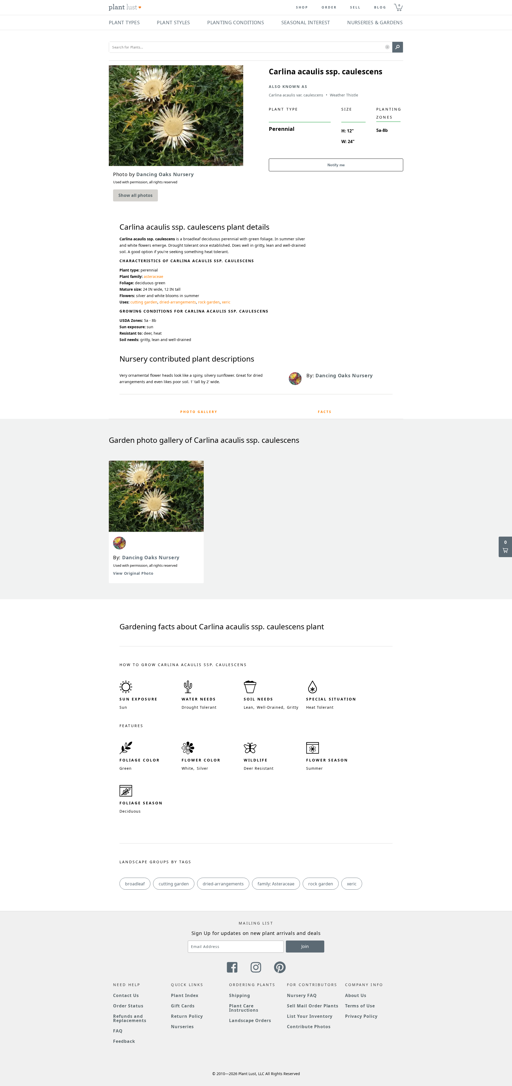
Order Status (128, 1006)
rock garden (209, 302)
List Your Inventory (310, 1016)
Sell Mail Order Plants (312, 1006)
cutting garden (143, 302)
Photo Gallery (198, 412)
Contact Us (126, 995)
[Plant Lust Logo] (125, 7)
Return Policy (187, 1016)
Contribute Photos (308, 1027)
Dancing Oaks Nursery (150, 557)
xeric (226, 302)
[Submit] (397, 47)
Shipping (239, 995)
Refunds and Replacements (129, 1018)
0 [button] (399, 5)
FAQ (118, 1031)
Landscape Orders (250, 1020)
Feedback (124, 1041)
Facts (325, 412)
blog (380, 7)
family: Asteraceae (276, 884)
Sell (355, 7)
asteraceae (153, 276)
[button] (387, 47)
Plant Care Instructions (244, 1008)
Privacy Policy (361, 1016)
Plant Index (184, 995)
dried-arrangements (177, 302)
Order (329, 7)
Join (305, 946)
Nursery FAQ (302, 995)
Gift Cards (183, 1006)
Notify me (336, 165)
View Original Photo (133, 573)
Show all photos (135, 195)
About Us (356, 995)
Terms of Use (360, 1006)
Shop (302, 7)
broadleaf (135, 884)
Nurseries (182, 1027)
